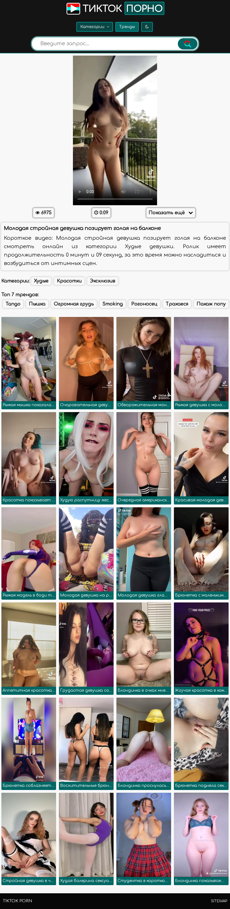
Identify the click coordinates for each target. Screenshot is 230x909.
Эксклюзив (102, 281)
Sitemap (219, 901)
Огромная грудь (74, 304)
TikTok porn (17, 901)
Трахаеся (177, 304)
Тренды (127, 27)
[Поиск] (187, 43)
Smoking (112, 304)
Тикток (121, 9)
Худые (41, 281)
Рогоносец (144, 304)
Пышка (37, 304)
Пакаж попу (211, 304)
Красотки (69, 281)
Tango (13, 304)
